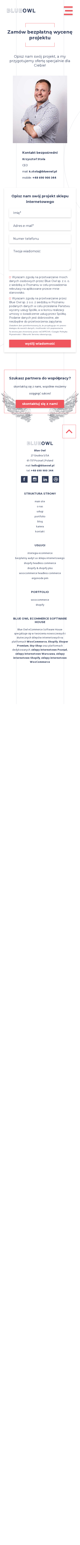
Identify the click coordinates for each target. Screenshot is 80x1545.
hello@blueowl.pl (42, 466)
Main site (40, 501)
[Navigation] (68, 10)
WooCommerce (40, 600)
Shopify (40, 605)
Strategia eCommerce (40, 553)
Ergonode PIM (40, 578)
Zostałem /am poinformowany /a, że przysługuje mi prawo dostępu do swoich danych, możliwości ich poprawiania (37, 326)
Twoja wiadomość (27, 251)
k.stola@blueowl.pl (43, 171)
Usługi (40, 511)
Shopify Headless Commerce (40, 563)
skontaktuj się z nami (40, 404)
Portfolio (40, 516)
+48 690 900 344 (44, 177)
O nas (40, 506)
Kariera (40, 526)
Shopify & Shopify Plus (40, 568)
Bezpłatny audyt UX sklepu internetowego (40, 558)
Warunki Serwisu (31, 334)
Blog (40, 521)
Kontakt (40, 531)
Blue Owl (40, 450)
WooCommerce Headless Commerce (40, 573)
